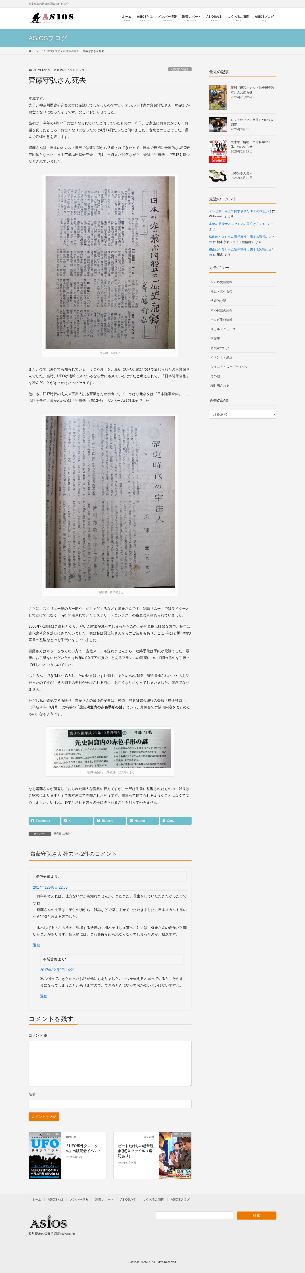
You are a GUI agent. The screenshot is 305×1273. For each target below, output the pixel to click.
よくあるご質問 (153, 1199)
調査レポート (104, 1199)
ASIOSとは (55, 1199)
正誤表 (215, 338)
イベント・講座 (221, 357)
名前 (32, 1094)
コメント (38, 1035)
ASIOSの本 (128, 1199)
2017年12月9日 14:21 (57, 970)
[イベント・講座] (45, 1155)
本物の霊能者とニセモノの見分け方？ (235, 224)
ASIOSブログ (180, 1199)
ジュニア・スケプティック (229, 367)
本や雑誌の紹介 (221, 310)
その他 (215, 376)
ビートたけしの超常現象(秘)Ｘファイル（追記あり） (136, 1151)
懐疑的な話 (218, 301)
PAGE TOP (293, 1231)
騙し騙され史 (220, 385)
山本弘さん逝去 (242, 173)
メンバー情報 (79, 1199)
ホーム (36, 1199)
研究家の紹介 (180, 69)
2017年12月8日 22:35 (50, 887)
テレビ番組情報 (221, 320)
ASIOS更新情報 (221, 282)
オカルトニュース (223, 329)
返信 (36, 945)
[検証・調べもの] (175, 1141)
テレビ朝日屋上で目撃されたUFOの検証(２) (240, 211)
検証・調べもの (221, 291)
